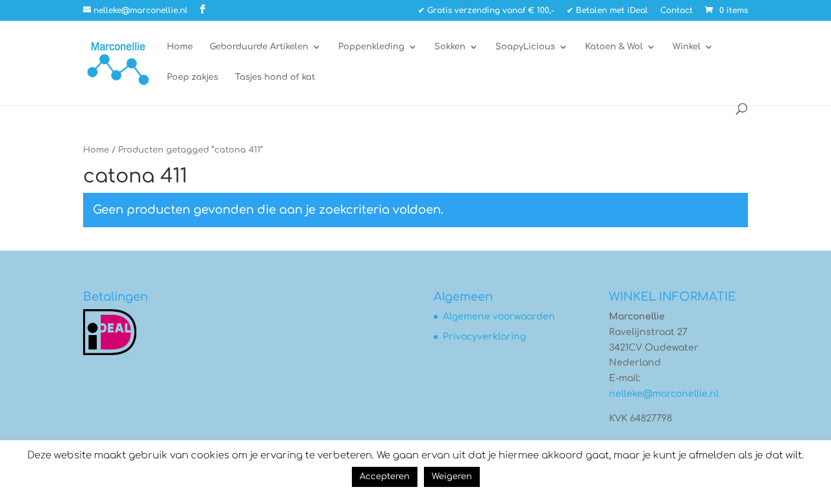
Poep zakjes (192, 77)
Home (180, 46)
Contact (676, 10)
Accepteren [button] (385, 476)
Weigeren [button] (452, 476)
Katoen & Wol (614, 46)
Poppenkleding (371, 46)
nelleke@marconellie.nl (664, 394)
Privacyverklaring (484, 337)
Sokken (449, 46)
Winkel (687, 46)
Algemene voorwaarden (499, 316)
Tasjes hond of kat (275, 77)
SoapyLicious (525, 46)
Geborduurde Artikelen (259, 46)
